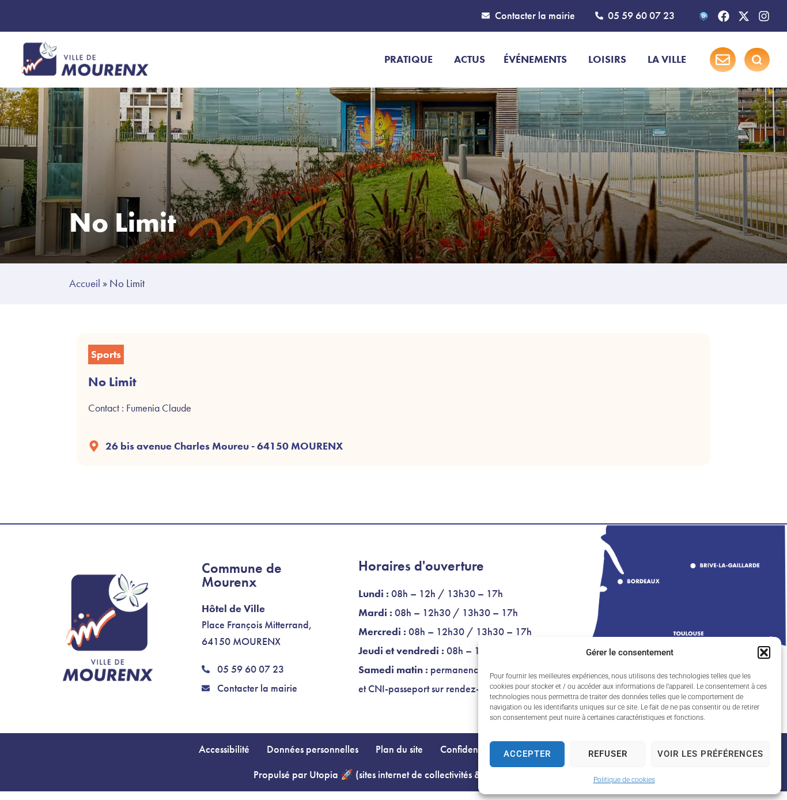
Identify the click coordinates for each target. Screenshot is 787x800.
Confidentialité (470, 749)
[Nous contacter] (723, 59)
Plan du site (399, 749)
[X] (744, 16)
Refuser (607, 754)
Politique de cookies (624, 780)
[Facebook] (723, 16)
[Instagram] (764, 16)
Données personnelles (312, 749)
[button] (764, 652)
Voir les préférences (710, 754)
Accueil (84, 283)
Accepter (527, 754)
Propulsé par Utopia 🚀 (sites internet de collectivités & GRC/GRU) (393, 774)
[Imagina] (703, 16)
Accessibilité (224, 749)
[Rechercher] (757, 60)
